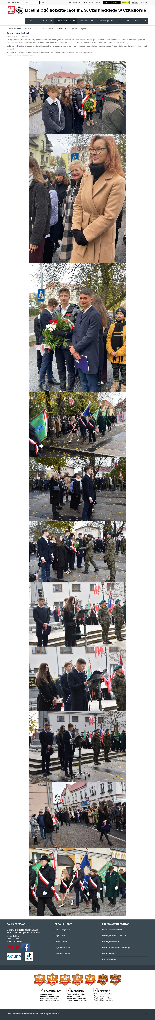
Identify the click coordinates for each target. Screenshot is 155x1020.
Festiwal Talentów (60, 942)
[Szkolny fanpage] (25, 947)
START (30, 21)
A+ (146, 2)
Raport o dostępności (109, 959)
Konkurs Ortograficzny (62, 930)
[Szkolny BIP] (14, 947)
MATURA (121, 21)
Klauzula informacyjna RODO (112, 930)
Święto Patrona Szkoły (62, 947)
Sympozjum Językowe (62, 953)
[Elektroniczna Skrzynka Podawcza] (14, 956)
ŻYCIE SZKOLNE (64, 21)
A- (141, 2)
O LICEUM (44, 21)
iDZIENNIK (84, 21)
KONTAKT (138, 21)
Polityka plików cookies (110, 953)
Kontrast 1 (107, 2)
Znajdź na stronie (13, 2)
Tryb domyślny (76, 2)
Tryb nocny (89, 2)
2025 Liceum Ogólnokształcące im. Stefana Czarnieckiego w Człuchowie (33, 1014)
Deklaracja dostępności (110, 942)
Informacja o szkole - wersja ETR (114, 936)
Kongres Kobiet (59, 936)
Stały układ (133, 2)
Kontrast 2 (116, 2)
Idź (43, 2)
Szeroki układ (136, 2)
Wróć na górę (140, 1014)
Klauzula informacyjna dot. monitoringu (116, 947)
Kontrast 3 (125, 2)
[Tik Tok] (29, 956)
